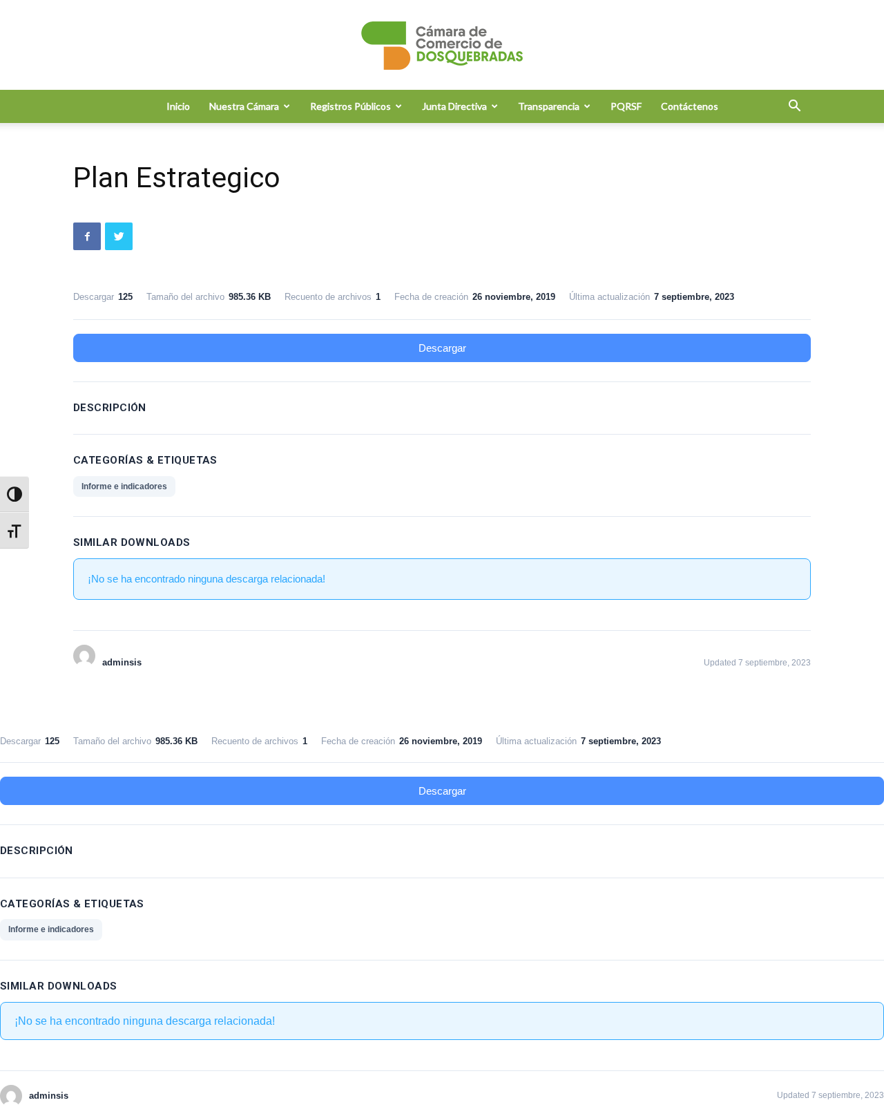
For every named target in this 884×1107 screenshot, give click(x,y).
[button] (794, 107)
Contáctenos (689, 106)
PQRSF (626, 106)
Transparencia (548, 106)
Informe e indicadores (124, 486)
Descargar (442, 348)
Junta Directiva (454, 106)
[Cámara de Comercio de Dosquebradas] (442, 46)
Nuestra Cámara (244, 106)
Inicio (178, 106)
